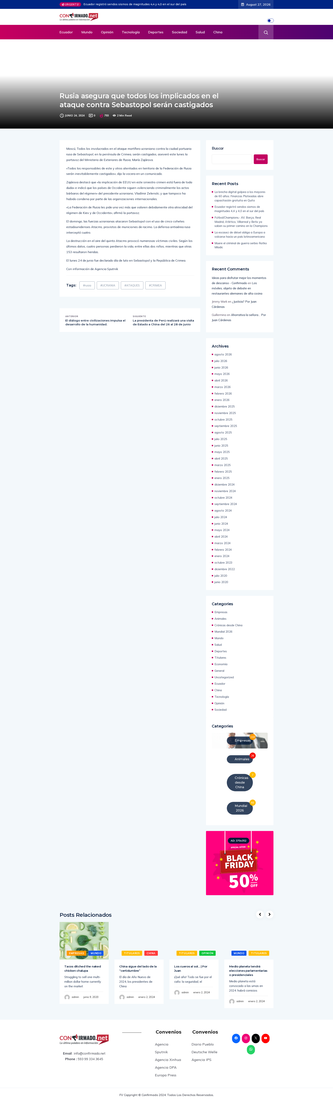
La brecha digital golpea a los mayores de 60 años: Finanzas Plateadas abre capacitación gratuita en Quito (239, 196)
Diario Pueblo (203, 1044)
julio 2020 (220, 576)
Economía (220, 664)
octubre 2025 (223, 419)
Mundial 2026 (223, 631)
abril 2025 (221, 458)
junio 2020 (221, 582)
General (219, 671)
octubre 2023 (223, 562)
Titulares (220, 657)
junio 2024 (221, 523)
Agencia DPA (166, 1067)
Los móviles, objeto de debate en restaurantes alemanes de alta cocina (237, 288)
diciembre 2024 (224, 484)
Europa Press (165, 1075)
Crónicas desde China (228, 625)
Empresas (220, 612)
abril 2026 (221, 380)
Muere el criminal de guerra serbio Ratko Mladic (240, 245)
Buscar (218, 148)
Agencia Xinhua (168, 1059)
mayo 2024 (222, 530)
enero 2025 (222, 478)
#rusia (87, 285)
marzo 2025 (222, 465)
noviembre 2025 (225, 413)
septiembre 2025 (225, 426)
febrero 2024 (223, 549)
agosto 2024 (223, 510)
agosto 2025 (223, 432)
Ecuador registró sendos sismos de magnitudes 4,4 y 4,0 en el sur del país (239, 209)
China (217, 32)
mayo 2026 (222, 374)
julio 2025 (220, 439)
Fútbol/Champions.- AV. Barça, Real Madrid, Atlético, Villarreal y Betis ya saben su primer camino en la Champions (241, 222)
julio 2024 (220, 517)
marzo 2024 (222, 543)
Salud (200, 32)
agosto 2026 (223, 354)
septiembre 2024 (225, 504)
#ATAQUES (132, 285)
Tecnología (131, 32)
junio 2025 (221, 445)
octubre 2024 (223, 497)
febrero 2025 (223, 471)
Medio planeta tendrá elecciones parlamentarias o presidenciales (248, 971)
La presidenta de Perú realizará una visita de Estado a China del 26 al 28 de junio (163, 322)
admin (75, 996)
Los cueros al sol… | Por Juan (190, 968)
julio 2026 (220, 361)
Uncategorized (224, 677)
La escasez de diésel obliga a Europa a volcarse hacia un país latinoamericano (239, 234)
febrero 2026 (223, 393)
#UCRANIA (107, 285)
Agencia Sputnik (161, 1048)
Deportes (155, 32)
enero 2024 (222, 556)
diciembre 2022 (224, 569)
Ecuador (66, 32)
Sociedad (179, 32)
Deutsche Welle (204, 1052)
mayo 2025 (222, 452)
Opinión (107, 32)
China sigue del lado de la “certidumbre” (138, 968)
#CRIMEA (155, 285)
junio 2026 (221, 367)
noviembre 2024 (225, 491)
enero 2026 (222, 400)
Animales (220, 618)
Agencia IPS (201, 1059)
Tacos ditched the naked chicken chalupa (82, 968)
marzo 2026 (222, 387)
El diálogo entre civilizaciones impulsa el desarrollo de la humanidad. (95, 322)
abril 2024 (221, 536)
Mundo (86, 32)
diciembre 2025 (224, 406)
